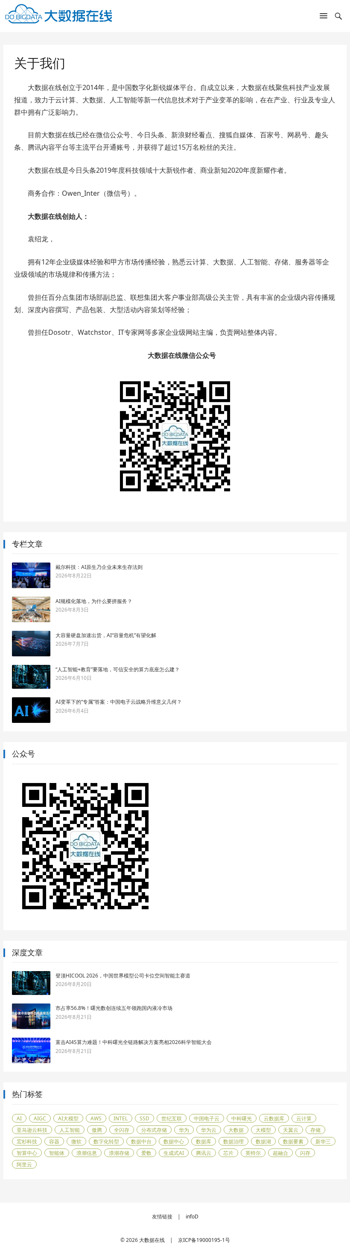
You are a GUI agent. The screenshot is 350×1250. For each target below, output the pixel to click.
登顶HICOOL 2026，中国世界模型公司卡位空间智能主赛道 (122, 975)
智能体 (56, 1153)
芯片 (228, 1153)
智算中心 (27, 1153)
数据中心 (173, 1141)
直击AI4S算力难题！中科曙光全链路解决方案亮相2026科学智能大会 (133, 1042)
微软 (76, 1141)
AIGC (40, 1118)
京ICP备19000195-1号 (204, 1240)
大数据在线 (152, 1240)
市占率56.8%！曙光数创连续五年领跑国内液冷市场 (113, 1008)
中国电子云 (206, 1118)
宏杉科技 (27, 1141)
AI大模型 (68, 1118)
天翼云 (290, 1130)
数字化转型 (106, 1141)
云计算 (304, 1118)
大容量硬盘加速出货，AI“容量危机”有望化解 (105, 635)
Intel (121, 1118)
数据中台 (141, 1141)
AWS (96, 1118)
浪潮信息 (86, 1153)
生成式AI (173, 1153)
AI (19, 1118)
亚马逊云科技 (32, 1130)
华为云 (208, 1130)
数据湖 (263, 1141)
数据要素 (293, 1141)
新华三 (323, 1141)
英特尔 (253, 1153)
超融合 (280, 1153)
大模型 (263, 1130)
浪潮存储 (119, 1153)
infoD (192, 1216)
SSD (144, 1118)
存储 (315, 1130)
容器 (54, 1141)
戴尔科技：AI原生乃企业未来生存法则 (99, 567)
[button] (323, 17)
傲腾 (97, 1130)
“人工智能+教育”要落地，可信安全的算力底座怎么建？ (117, 669)
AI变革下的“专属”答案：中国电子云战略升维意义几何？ (118, 701)
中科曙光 (241, 1118)
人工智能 (69, 1130)
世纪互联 (171, 1118)
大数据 (236, 1130)
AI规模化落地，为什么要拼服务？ (93, 601)
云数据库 (274, 1118)
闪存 (305, 1153)
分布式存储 (154, 1130)
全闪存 (121, 1130)
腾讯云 (203, 1153)
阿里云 (24, 1164)
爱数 (146, 1153)
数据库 (203, 1141)
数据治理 (233, 1141)
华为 (184, 1130)
